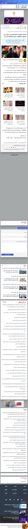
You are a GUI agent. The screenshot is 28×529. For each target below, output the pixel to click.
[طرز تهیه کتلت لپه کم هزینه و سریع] (14, 266)
